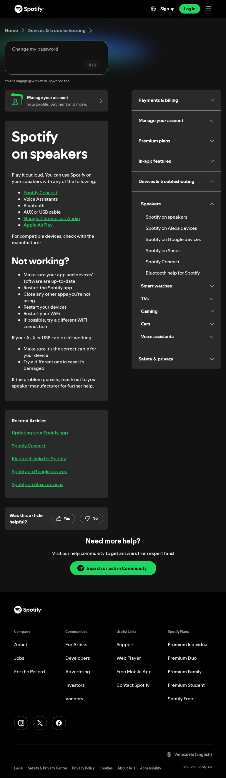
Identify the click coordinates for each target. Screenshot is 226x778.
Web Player (129, 658)
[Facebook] (59, 723)
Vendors (74, 698)
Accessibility (150, 768)
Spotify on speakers (166, 217)
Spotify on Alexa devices (37, 484)
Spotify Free (180, 698)
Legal (18, 768)
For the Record (29, 671)
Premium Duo (182, 658)
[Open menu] (208, 9)
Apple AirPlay (38, 225)
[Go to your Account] (99, 101)
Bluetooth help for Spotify (39, 458)
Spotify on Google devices (39, 471)
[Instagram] (21, 723)
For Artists (76, 644)
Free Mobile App (134, 671)
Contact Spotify (133, 685)
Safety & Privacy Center (47, 768)
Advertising (77, 671)
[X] (40, 723)
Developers (77, 658)
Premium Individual (188, 644)
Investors (74, 685)
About (20, 644)
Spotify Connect (40, 192)
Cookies (106, 768)
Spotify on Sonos (163, 250)
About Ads (126, 768)
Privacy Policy (83, 768)
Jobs (19, 658)
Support (125, 644)
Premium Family (185, 671)
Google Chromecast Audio (52, 218)
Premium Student (186, 685)
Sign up (167, 9)
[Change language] (153, 9)
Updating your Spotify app (40, 432)
